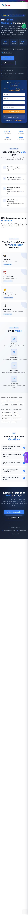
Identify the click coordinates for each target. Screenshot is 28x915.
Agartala (11, 401)
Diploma (13, 422)
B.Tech (15, 412)
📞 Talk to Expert (8, 63)
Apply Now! (22, 1)
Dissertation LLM (17, 418)
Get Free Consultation (14, 512)
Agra (17, 401)
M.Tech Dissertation (7, 415)
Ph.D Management (6, 412)
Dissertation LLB (6, 418)
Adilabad (4, 401)
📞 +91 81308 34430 (18, 120)
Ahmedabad (5, 404)
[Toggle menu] (25, 4)
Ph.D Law (17, 415)
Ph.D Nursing (5, 422)
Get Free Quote (7, 58)
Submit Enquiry (14, 111)
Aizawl (21, 404)
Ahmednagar (14, 404)
